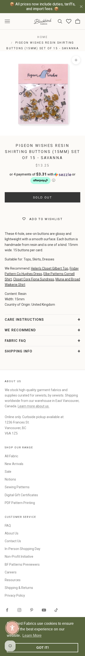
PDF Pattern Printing (20, 503)
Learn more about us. (33, 406)
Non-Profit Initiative (19, 556)
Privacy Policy (15, 595)
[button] (42, 178)
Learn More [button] (32, 635)
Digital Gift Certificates (21, 495)
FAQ (8, 525)
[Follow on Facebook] (7, 610)
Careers (11, 572)
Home (42, 37)
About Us (11, 533)
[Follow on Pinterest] (31, 610)
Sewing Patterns (17, 487)
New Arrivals (14, 464)
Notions (10, 479)
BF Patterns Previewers (22, 564)
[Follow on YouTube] (44, 610)
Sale (8, 471)
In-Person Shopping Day (22, 549)
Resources (13, 580)
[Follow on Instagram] (19, 610)
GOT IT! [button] (42, 647)
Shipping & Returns (19, 588)
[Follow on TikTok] (56, 610)
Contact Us (13, 541)
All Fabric (11, 456)
